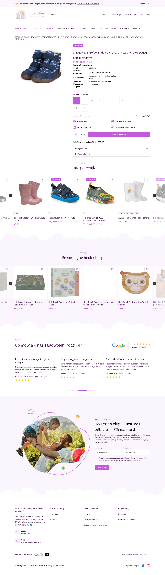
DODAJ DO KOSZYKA (119, 134)
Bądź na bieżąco (132, 565)
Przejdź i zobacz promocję (88, 4)
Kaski (113, 28)
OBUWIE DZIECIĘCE (49, 37)
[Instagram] (148, 565)
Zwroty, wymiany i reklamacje (95, 525)
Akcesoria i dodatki (66, 28)
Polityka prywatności (126, 519)
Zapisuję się (101, 467)
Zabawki (93, 28)
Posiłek (136, 28)
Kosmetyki (82, 28)
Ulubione (53, 519)
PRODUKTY (35, 37)
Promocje (50, 28)
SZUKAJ (102, 15)
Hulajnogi (104, 28)
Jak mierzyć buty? (143, 116)
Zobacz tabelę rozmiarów (82, 116)
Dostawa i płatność (91, 519)
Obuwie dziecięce (22, 28)
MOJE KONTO (132, 15)
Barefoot (38, 28)
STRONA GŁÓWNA (22, 37)
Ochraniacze (124, 28)
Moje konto (54, 514)
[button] (145, 3)
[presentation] (10, 195)
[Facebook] (143, 565)
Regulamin (122, 514)
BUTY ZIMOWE (63, 37)
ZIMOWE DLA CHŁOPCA (80, 37)
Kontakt (87, 514)
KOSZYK (147, 15)
